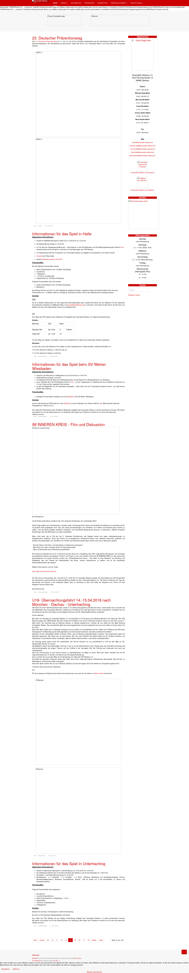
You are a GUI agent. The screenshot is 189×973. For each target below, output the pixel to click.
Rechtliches (136, 3)
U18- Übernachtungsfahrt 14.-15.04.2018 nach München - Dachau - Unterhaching (71, 602)
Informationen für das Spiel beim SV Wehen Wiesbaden (69, 366)
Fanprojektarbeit (118, 3)
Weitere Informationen (94, 972)
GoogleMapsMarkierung (76, 305)
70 (52, 940)
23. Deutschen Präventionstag (46, 41)
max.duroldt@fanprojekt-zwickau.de (142, 149)
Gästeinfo (71, 396)
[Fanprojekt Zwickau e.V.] (41, 1)
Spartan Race (99, 673)
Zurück (42, 940)
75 (75, 940)
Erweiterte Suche (134, 295)
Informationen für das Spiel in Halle (61, 233)
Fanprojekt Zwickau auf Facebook (142, 172)
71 (57, 940)
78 (88, 940)
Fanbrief (39, 256)
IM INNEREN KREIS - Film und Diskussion (68, 424)
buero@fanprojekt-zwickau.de (142, 142)
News (55, 3)
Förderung (89, 3)
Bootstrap (35, 958)
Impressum (35, 955)
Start (35, 940)
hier (72, 382)
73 (66, 940)
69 (48, 940)
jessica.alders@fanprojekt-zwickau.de (142, 155)
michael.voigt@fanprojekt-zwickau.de (142, 146)
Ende (101, 940)
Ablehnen (16, 969)
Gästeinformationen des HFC (52, 259)
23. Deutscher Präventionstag (57, 38)
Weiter (94, 940)
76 (79, 940)
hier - (123, 247)
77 (84, 940)
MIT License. (77, 958)
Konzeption (102, 3)
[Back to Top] (184, 952)
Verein (63, 3)
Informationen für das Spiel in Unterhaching (68, 863)
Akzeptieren (5, 969)
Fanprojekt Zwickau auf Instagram (142, 190)
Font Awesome (36, 960)
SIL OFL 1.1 (56, 960)
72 (61, 940)
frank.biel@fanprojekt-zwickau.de (142, 152)
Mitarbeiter (76, 3)
